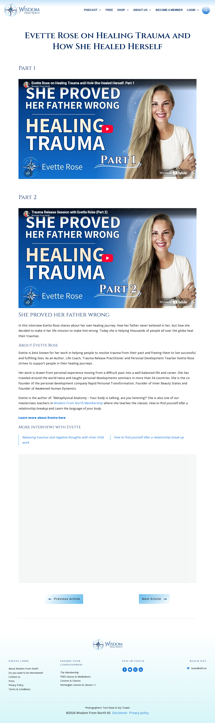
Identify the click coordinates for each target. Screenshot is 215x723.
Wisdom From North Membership (78, 403)
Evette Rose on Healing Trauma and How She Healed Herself (107, 41)
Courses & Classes (70, 680)
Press (12, 681)
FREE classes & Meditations (75, 676)
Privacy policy (139, 713)
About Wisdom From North (23, 668)
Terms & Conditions (19, 689)
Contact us (14, 676)
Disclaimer (119, 713)
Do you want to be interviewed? (26, 672)
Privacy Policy (16, 685)
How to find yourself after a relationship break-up (149, 437)
